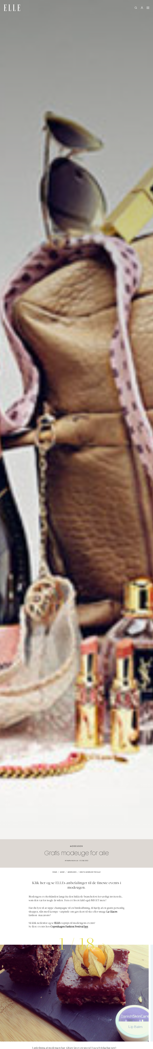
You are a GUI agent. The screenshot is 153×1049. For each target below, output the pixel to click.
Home (54, 872)
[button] (103, 944)
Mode (62, 872)
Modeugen (76, 846)
